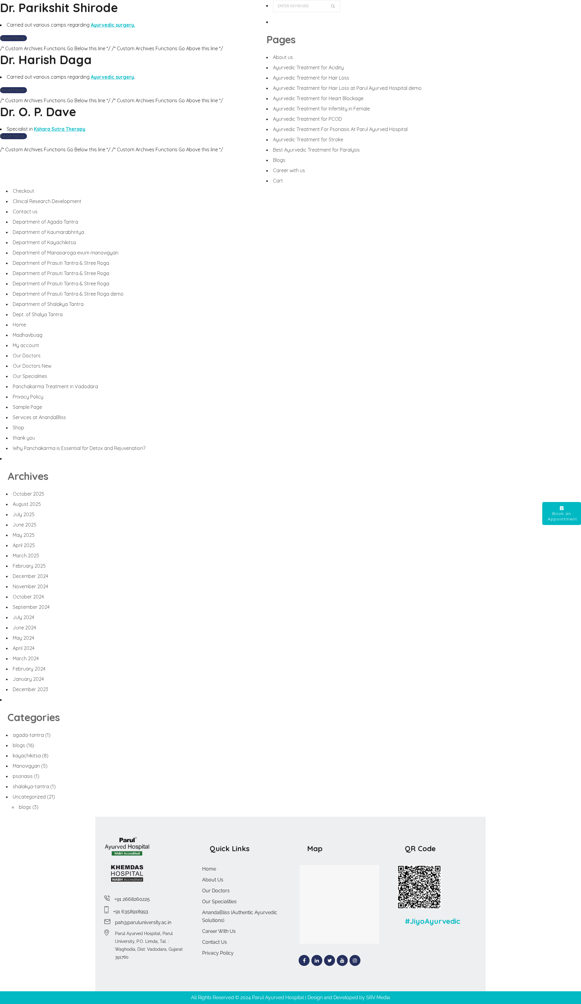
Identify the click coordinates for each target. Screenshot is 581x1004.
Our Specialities (30, 376)
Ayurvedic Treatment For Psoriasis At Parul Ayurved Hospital (340, 129)
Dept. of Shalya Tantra (38, 314)
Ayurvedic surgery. (113, 25)
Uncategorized (34, 797)
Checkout (23, 191)
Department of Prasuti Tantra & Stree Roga (61, 263)
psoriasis (26, 776)
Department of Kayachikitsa (44, 242)
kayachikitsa (30, 756)
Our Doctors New (32, 366)
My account (26, 345)
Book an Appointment (562, 516)
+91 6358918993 (130, 911)
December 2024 (30, 576)
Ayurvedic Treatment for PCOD (307, 119)
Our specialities (219, 901)
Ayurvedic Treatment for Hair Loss (311, 78)
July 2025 (23, 514)
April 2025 (24, 545)
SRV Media (378, 997)
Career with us (289, 170)
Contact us (25, 211)
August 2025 (27, 504)
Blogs (279, 160)
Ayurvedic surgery (112, 77)
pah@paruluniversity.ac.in (143, 922)
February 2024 (29, 669)
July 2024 (23, 617)
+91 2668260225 (132, 899)
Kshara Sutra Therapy (59, 129)
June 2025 (24, 525)
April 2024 (23, 648)
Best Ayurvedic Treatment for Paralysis (316, 150)
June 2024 (24, 628)
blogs (23, 745)
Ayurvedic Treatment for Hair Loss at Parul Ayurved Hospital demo (347, 88)
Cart (278, 181)
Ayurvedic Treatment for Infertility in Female (321, 109)
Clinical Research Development (47, 201)
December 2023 (30, 689)
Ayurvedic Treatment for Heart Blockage (318, 98)
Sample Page (27, 407)
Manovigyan (30, 766)
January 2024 (28, 679)
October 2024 (28, 597)
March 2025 (26, 556)
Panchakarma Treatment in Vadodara (55, 386)
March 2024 (26, 658)
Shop (18, 428)
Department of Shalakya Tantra (48, 304)
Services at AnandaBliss (39, 417)
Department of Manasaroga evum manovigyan (65, 253)
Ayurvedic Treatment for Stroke (308, 139)
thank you (24, 438)
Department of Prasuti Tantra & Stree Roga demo (68, 294)
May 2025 (23, 535)
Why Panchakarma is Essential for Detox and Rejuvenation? (79, 448)
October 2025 (28, 494)
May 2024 (23, 638)
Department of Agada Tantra (45, 222)
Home (19, 325)
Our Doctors (27, 356)
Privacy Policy (28, 397)
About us (283, 57)
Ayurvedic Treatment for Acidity (308, 67)
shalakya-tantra (34, 786)
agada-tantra (32, 735)
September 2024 (31, 607)
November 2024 (30, 586)
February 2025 (29, 566)
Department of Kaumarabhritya (48, 232)
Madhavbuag (27, 335)
